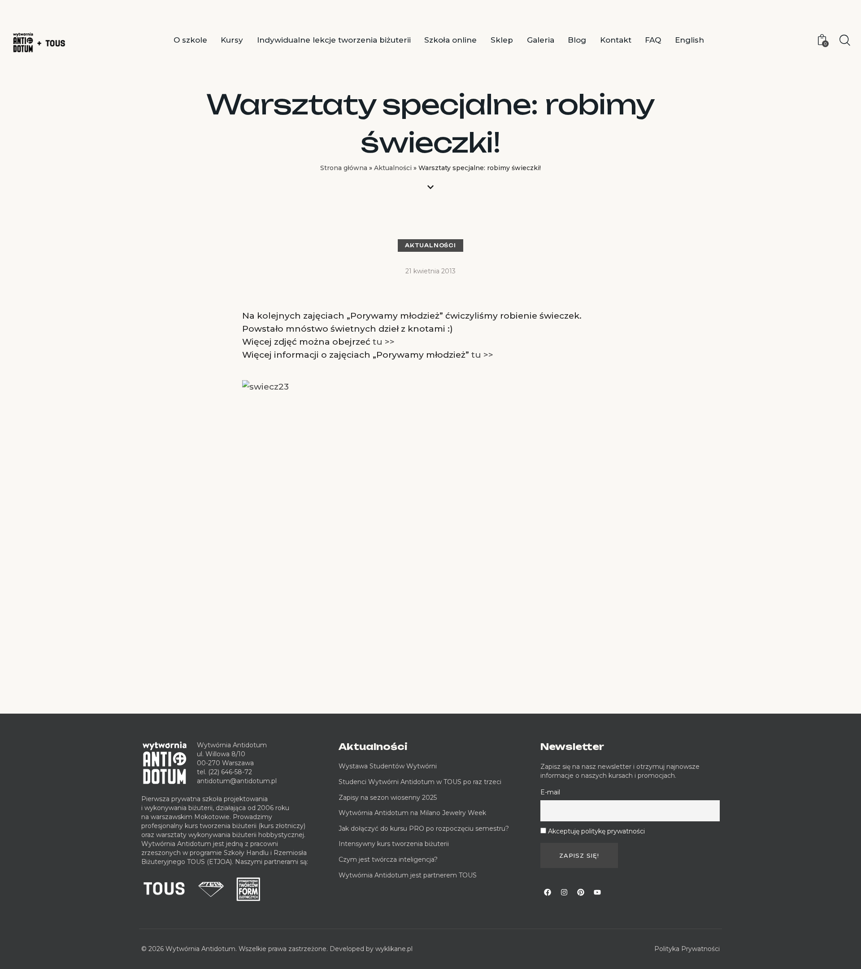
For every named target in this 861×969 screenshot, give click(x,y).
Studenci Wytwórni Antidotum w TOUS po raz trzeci (420, 782)
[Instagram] (564, 892)
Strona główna (343, 168)
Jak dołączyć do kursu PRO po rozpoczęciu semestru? (424, 828)
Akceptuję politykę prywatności (596, 831)
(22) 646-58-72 (230, 772)
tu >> (384, 342)
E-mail (550, 792)
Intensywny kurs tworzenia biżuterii (395, 844)
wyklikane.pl (394, 949)
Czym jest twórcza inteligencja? (388, 859)
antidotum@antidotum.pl (237, 781)
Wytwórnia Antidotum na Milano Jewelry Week (412, 813)
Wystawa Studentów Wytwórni (388, 766)
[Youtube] (597, 892)
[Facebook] (547, 892)
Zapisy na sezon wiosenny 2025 (388, 798)
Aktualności (393, 168)
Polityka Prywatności (687, 949)
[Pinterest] (581, 892)
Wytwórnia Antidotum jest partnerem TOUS (408, 875)
